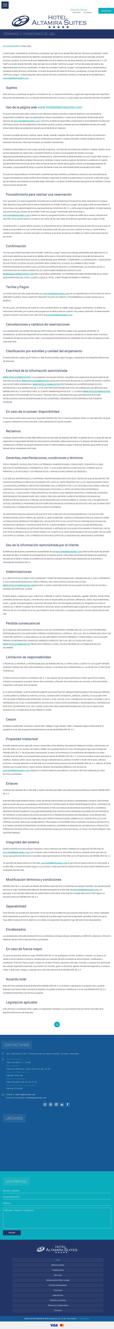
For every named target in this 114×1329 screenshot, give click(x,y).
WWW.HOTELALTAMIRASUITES (16, 377)
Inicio (58, 1260)
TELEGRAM (87, 12)
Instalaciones (58, 1270)
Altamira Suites (58, 1265)
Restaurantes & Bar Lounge (57, 1280)
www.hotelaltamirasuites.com (60, 107)
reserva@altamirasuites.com (15, 78)
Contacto (58, 1310)
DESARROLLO (84, 1319)
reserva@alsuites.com (25, 1094)
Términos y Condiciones (58, 1305)
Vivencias (58, 1290)
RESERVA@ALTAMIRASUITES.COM (18, 274)
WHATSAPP (76, 12)
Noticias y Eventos (58, 1300)
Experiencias (58, 1295)
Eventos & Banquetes (58, 1285)
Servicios (58, 1275)
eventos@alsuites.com (36, 1098)
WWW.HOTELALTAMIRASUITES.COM (19, 585)
